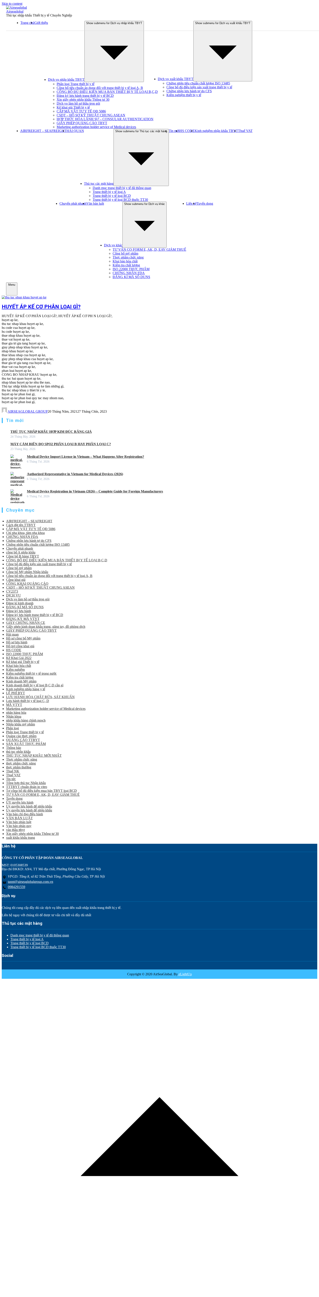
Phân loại (12, 728)
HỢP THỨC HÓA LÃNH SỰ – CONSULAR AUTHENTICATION (105, 119)
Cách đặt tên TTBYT (21, 525)
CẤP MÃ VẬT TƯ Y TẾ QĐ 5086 (81, 111)
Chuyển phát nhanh (72, 203)
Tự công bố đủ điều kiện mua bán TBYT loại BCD (41, 791)
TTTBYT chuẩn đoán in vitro (26, 787)
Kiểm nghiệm (15, 669)
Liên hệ (191, 203)
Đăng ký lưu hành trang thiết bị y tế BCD (85, 95)
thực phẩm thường (18, 767)
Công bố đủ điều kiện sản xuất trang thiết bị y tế (199, 87)
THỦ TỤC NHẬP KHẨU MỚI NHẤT (34, 755)
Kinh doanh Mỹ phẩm (21, 681)
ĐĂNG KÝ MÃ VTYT (22, 619)
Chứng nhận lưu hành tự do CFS (189, 91)
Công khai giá (15, 580)
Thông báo (13, 748)
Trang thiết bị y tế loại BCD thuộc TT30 (120, 199)
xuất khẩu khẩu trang (20, 837)
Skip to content (12, 3)
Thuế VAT (245, 131)
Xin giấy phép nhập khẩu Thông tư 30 (83, 99)
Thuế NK (12, 771)
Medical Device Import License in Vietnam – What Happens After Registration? (85, 456)
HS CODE (187, 131)
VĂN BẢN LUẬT (19, 818)
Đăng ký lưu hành (18, 611)
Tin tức (11, 779)
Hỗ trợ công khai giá (20, 646)
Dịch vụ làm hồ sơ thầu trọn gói (78, 103)
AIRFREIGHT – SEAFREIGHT (43, 131)
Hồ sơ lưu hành (16, 642)
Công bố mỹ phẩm (125, 253)
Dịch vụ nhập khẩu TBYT (66, 79)
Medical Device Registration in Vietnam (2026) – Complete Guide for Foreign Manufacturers (95, 491)
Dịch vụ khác (113, 245)
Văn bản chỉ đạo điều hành (24, 814)
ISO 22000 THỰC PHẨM (131, 269)
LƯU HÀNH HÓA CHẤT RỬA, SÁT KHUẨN (40, 697)
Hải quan (12, 634)
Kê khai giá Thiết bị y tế (73, 107)
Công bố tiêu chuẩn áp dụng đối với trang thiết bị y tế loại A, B (100, 88)
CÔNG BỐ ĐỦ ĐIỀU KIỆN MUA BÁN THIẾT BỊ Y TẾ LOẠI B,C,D (107, 92)
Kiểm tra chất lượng (126, 265)
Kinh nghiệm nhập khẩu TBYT (216, 131)
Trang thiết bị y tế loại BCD (112, 196)
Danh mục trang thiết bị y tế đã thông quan (122, 188)
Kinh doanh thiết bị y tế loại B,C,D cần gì (34, 685)
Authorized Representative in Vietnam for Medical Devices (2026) (75, 474)
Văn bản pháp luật (18, 822)
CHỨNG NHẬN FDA (129, 273)
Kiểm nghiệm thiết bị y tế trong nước (31, 673)
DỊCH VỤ (13, 595)
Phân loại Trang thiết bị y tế (75, 84)
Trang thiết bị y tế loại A (109, 192)
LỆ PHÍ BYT (15, 693)
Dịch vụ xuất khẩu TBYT (175, 79)
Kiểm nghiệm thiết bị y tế (183, 95)
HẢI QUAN (75, 131)
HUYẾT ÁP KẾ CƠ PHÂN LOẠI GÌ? (41, 307)
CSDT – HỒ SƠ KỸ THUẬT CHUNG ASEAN (91, 115)
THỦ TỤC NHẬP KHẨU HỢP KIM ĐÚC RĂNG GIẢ (51, 431)
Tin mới (174, 131)
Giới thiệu (41, 23)
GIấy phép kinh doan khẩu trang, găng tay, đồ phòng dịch (45, 626)
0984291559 (16, 887)
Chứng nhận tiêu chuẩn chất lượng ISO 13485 (198, 83)
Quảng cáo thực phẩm (21, 736)
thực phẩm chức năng (21, 763)
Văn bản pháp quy (18, 826)
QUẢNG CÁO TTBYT (23, 740)
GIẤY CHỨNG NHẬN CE (25, 623)
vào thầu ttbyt (15, 830)
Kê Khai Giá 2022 (18, 658)
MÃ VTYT (14, 705)
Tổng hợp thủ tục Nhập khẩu (26, 783)
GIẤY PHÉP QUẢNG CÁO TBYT (82, 123)
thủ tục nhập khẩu (18, 751)
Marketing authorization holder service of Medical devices (96, 127)
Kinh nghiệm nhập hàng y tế (25, 689)
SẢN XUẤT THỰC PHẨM (26, 744)
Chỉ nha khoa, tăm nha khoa (25, 533)
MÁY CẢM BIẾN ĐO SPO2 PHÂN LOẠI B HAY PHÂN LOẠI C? (60, 444)
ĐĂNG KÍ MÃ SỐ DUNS (131, 277)
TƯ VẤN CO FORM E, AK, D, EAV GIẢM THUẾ (149, 249)
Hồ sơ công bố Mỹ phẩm (23, 638)
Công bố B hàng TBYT (22, 556)
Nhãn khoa (13, 716)
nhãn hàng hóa (16, 712)
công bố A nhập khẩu (20, 552)
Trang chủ (27, 23)
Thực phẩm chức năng (128, 257)
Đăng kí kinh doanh (19, 603)
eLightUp (185, 974)
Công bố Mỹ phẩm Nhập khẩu (27, 572)
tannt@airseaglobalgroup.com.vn (30, 881)
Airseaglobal (14, 11)
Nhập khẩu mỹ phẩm (20, 724)
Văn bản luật (95, 203)
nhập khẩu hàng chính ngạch (26, 720)
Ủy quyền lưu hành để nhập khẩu (29, 810)
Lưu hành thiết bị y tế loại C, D (27, 701)
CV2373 (12, 591)
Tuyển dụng (205, 203)
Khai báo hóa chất (125, 261)
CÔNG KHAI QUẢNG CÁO (27, 583)
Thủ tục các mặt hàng (98, 183)
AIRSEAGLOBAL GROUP (28, 411)
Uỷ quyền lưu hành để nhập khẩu (29, 806)
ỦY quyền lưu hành (19, 802)
